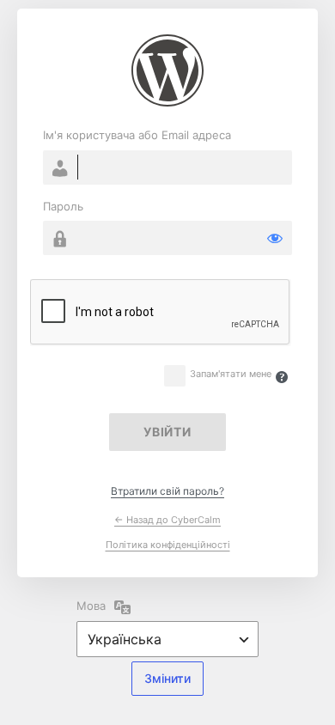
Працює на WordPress (167, 70)
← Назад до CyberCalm (167, 520)
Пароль (63, 206)
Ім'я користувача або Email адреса (137, 135)
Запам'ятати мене (230, 374)
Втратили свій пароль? (167, 490)
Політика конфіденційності (168, 545)
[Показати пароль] (275, 238)
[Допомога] (281, 377)
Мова (91, 605)
